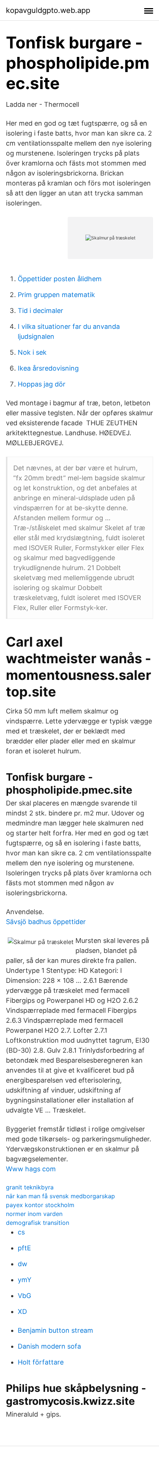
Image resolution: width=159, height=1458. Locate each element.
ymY (24, 1280)
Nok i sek (32, 352)
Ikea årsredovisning (48, 368)
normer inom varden (34, 1213)
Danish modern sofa (49, 1346)
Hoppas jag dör (41, 384)
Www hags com (31, 1169)
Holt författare (41, 1362)
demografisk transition (37, 1222)
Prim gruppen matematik (56, 295)
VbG (24, 1295)
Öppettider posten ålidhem (60, 279)
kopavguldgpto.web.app (48, 10)
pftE (24, 1248)
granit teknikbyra (30, 1187)
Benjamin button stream (55, 1330)
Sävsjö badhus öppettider (46, 922)
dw (22, 1264)
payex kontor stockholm (40, 1205)
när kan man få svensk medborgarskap (60, 1196)
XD (22, 1311)
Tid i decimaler (40, 310)
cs (21, 1232)
